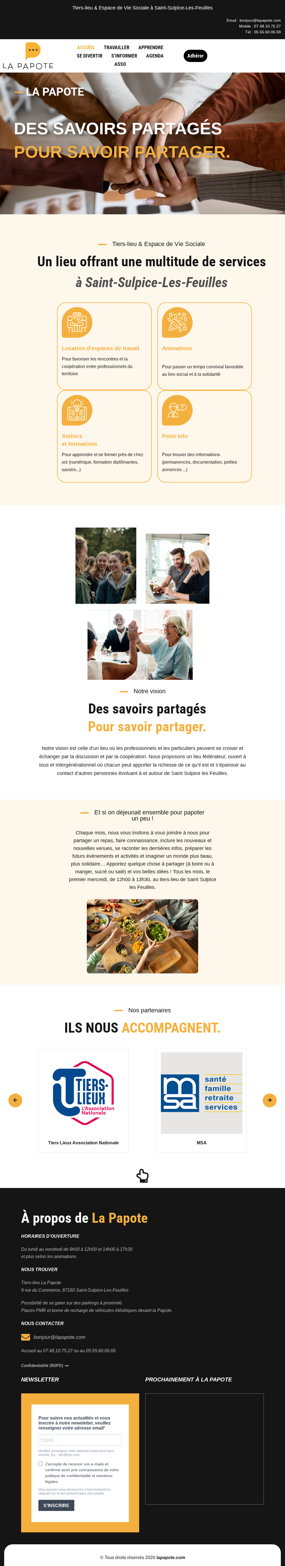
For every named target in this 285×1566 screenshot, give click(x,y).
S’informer (124, 56)
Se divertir (89, 56)
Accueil (86, 47)
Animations (177, 348)
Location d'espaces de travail (100, 348)
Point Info (175, 436)
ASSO (120, 64)
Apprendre (150, 47)
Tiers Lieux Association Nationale (83, 1142)
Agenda (155, 56)
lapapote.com (170, 1557)
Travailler (116, 47)
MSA (202, 1142)
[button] (15, 1100)
